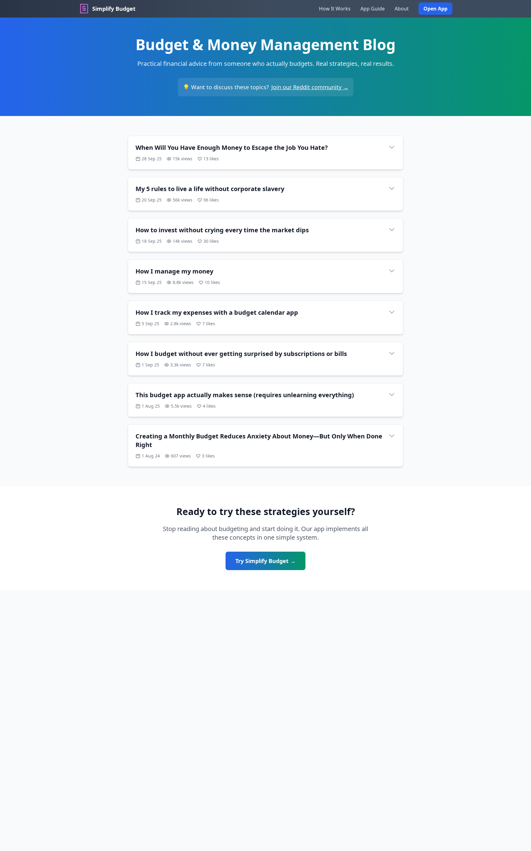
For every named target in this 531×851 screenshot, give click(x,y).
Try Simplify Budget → (265, 561)
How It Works (335, 8)
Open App (435, 8)
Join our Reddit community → (309, 87)
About (402, 8)
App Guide (372, 8)
